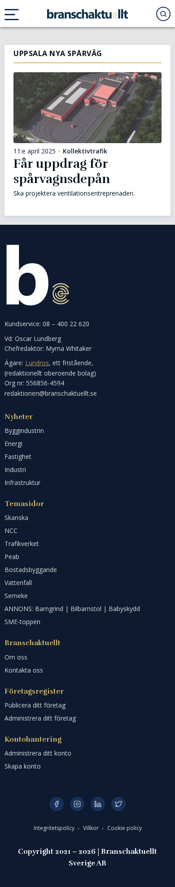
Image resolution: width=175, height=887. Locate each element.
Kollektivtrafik (85, 151)
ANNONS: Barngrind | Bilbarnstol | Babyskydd (72, 608)
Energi (13, 443)
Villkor (91, 828)
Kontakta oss (23, 670)
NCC (11, 530)
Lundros (37, 362)
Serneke (16, 595)
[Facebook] (56, 804)
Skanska (16, 517)
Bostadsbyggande (30, 569)
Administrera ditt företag (40, 718)
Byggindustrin (24, 430)
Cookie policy (124, 828)
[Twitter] (118, 804)
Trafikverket (21, 543)
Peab (11, 556)
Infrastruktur (22, 482)
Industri (15, 469)
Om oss (15, 657)
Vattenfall (18, 582)
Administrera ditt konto (37, 753)
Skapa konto (22, 766)
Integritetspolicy (55, 828)
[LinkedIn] (98, 804)
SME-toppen (22, 621)
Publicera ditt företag (35, 705)
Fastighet (17, 456)
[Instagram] (77, 804)
